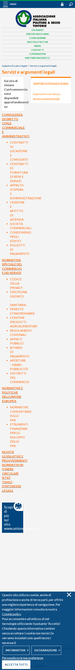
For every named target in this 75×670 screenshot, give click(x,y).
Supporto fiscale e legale (15, 65)
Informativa (15, 650)
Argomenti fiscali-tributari (47, 94)
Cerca (71, 4)
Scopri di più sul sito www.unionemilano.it (14, 518)
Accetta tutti (16, 664)
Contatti (37, 50)
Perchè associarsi (37, 34)
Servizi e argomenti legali (43, 65)
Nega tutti (69, 595)
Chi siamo (37, 30)
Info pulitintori (37, 42)
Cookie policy (11, 614)
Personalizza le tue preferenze (22, 658)
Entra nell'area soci (64, 4)
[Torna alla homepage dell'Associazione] (37, 26)
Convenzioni (37, 54)
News (37, 46)
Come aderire (37, 38)
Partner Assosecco (37, 58)
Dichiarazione (45, 650)
